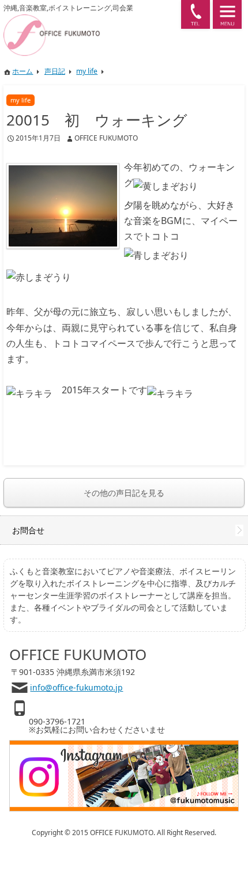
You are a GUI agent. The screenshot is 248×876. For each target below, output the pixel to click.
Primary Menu (227, 14)
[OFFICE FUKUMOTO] (89, 19)
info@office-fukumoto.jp (76, 687)
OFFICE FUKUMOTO (106, 138)
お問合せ (28, 530)
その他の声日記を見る (124, 492)
